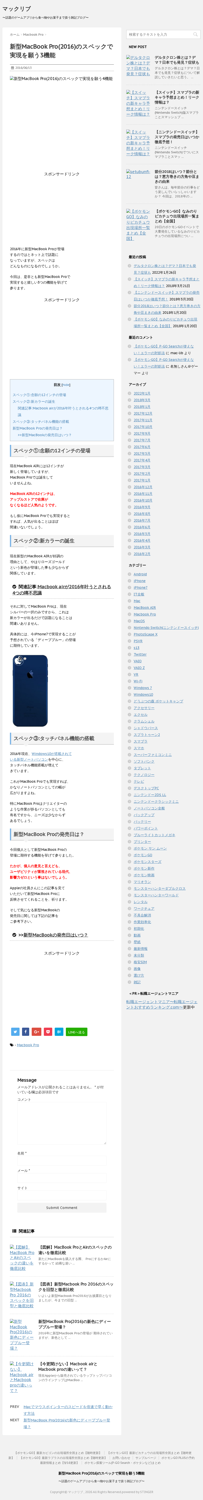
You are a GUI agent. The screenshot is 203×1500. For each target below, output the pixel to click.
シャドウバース (146, 728)
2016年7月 (142, 520)
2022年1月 (142, 393)
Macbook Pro (28, 1045)
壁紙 (137, 942)
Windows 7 (143, 688)
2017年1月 (142, 480)
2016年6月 (142, 527)
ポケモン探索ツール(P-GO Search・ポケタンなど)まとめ (122, 1463)
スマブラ (141, 741)
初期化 (139, 928)
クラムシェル (144, 721)
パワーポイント (146, 828)
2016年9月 (142, 507)
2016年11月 (143, 493)
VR (136, 674)
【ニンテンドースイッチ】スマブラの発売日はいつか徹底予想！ (177, 137)
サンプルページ (145, 1458)
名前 (21, 1153)
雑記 (137, 982)
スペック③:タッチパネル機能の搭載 (41, 421)
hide (66, 385)
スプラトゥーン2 (147, 734)
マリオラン (142, 882)
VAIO (138, 661)
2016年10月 (143, 500)
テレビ (139, 781)
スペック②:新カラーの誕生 (34, 401)
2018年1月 (142, 406)
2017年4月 (142, 460)
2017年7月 (142, 440)
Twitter (140, 654)
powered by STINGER (137, 1492)
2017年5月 (142, 453)
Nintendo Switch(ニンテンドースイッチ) (166, 627)
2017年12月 (143, 413)
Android (140, 574)
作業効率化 (142, 922)
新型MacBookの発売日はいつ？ (56, 935)
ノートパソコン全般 (149, 808)
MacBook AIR (145, 607)
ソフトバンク (144, 761)
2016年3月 (142, 547)
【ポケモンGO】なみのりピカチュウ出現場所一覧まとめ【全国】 (177, 216)
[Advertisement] (62, 211)
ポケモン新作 (144, 868)
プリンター (142, 841)
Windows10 (143, 694)
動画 (137, 935)
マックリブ (16, 8)
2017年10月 (143, 427)
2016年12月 (143, 487)
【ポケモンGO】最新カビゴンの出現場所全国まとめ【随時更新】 (58, 1453)
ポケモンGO (143, 855)
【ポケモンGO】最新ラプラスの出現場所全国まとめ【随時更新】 (63, 1458)
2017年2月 (142, 473)
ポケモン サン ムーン (150, 848)
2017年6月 (142, 447)
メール (23, 1170)
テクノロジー (144, 775)
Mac (137, 601)
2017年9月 (142, 433)
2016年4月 (142, 540)
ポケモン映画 (144, 875)
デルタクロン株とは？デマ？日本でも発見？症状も (177, 60)
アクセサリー (144, 708)
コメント (24, 1099)
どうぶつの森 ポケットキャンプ (158, 701)
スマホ (139, 748)
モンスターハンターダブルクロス (160, 888)
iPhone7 (141, 587)
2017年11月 (143, 420)
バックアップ (144, 815)
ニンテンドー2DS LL (150, 795)
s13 (136, 647)
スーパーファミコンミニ (153, 754)
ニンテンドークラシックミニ (156, 801)
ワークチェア (144, 908)
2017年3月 (142, 467)
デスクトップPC (146, 788)
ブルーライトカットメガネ (154, 835)
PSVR (138, 641)
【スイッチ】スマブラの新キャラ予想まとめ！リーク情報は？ (177, 97)
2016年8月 (142, 513)
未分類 (139, 955)
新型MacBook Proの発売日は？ (38, 428)
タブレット (142, 768)
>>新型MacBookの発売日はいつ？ (45, 435)
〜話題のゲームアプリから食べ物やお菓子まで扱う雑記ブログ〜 (101, 1481)
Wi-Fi (138, 681)
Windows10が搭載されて (52, 753)
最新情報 (141, 948)
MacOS (139, 621)
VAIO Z (139, 668)
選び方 (139, 975)
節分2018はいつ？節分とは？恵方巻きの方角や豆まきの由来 (177, 176)
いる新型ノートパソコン (29, 759)
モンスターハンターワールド (156, 895)
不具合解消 (142, 915)
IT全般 (139, 594)
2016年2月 (142, 554)
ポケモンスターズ (147, 861)
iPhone (140, 581)
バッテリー (142, 821)
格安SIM (140, 962)
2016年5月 (142, 534)
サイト (22, 1188)
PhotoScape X (145, 634)
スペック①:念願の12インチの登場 (39, 395)
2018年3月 (142, 400)
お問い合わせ (121, 1458)
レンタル (141, 902)
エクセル (141, 714)
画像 (137, 968)
